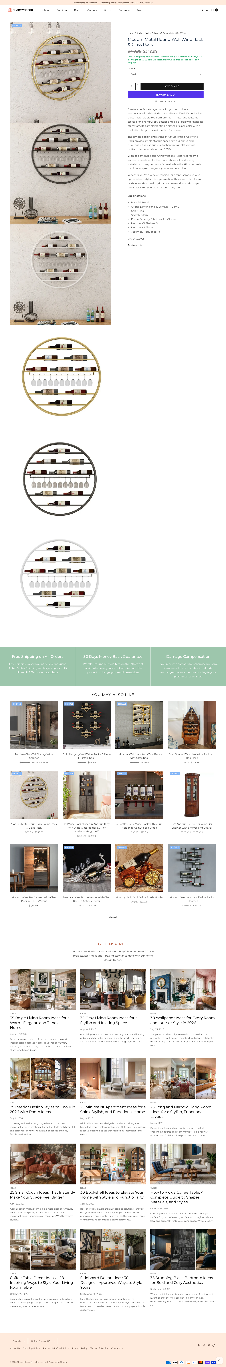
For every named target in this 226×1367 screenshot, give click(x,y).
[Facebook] (199, 1345)
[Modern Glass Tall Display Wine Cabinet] (34, 725)
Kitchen (107, 10)
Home (131, 33)
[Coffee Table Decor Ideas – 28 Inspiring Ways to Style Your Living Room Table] (43, 1249)
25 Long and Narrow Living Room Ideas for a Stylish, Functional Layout (181, 1112)
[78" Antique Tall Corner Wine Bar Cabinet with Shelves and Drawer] (192, 795)
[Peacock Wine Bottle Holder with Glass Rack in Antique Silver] (87, 868)
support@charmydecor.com (120, 3)
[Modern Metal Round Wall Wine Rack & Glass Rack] (34, 795)
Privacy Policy (79, 1348)
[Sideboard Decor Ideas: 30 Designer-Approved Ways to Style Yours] (113, 1249)
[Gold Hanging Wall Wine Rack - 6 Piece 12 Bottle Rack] (87, 725)
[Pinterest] (209, 1345)
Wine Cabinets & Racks (157, 33)
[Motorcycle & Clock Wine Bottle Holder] (139, 868)
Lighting (45, 10)
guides (153, 1188)
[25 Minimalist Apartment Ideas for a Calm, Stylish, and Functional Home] (113, 1078)
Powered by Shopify (58, 1362)
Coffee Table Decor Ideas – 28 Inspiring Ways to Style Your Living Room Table (41, 1283)
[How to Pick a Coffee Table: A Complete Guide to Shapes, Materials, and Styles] (183, 1164)
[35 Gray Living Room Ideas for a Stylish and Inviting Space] (113, 989)
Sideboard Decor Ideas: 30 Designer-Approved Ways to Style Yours (111, 1283)
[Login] (202, 10)
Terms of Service (99, 1348)
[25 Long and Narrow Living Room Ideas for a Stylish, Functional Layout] (183, 1078)
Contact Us (117, 1348)
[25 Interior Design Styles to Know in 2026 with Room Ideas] (43, 1078)
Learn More (51, 672)
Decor (77, 10)
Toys (139, 10)
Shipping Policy (31, 1348)
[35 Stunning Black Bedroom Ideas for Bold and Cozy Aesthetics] (183, 1249)
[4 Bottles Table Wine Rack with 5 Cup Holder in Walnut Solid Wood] (139, 795)
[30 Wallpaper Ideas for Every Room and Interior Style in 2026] (183, 989)
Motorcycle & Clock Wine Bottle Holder (139, 897)
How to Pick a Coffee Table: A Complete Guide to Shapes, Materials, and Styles (176, 1197)
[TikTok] (213, 1345)
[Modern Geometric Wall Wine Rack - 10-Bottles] (192, 868)
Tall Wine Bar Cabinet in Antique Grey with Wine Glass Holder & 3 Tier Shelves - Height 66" (87, 828)
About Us (15, 1348)
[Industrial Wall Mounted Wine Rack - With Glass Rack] (139, 725)
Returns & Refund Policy (56, 1348)
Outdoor (92, 10)
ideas (13, 1013)
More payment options (165, 101)
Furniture (62, 10)
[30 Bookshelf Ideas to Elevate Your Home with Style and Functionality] (113, 1164)
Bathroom (125, 10)
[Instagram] (204, 1345)
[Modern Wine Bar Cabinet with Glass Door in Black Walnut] (34, 868)
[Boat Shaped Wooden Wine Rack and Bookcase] (192, 725)
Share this (136, 245)
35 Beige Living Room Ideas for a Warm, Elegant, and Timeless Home (40, 1023)
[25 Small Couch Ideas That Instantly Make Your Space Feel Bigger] (43, 1164)
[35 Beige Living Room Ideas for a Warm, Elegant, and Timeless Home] (43, 989)
